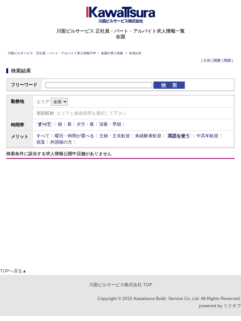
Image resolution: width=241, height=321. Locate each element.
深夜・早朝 (110, 124)
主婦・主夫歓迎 (114, 135)
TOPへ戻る (13, 270)
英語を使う (179, 135)
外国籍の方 (61, 142)
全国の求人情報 (112, 53)
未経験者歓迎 (148, 135)
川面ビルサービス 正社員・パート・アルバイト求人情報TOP (52, 53)
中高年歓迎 (207, 135)
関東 (217, 60)
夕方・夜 (85, 124)
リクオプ (232, 305)
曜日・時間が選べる (74, 135)
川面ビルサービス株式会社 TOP (120, 284)
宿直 (40, 142)
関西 (227, 60)
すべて (44, 124)
